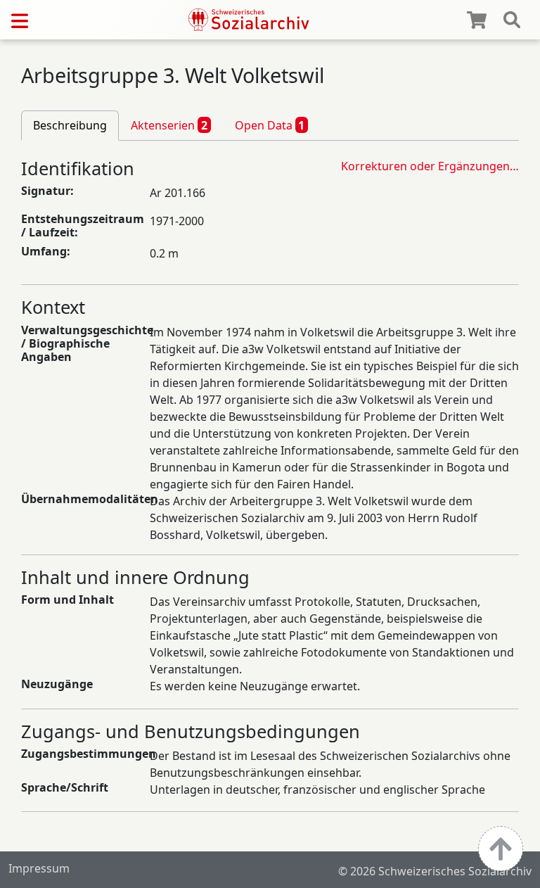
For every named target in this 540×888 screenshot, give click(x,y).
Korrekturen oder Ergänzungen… (430, 166)
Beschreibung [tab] (70, 125)
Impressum (39, 868)
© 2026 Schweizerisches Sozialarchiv (435, 871)
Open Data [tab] (270, 125)
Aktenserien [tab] (169, 125)
